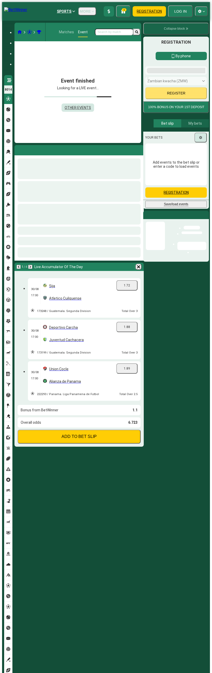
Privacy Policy (178, 229)
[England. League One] (39, 32)
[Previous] (19, 149)
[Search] (136, 32)
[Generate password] (185, 185)
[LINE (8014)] (20, 32)
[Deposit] (109, 11)
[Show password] (199, 185)
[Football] (29, 32)
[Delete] (138, 149)
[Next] (32, 149)
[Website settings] (201, 11)
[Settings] (200, 274)
